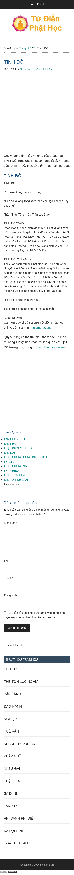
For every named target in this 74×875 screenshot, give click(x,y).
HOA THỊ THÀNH (17, 843)
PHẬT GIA (12, 781)
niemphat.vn (41, 327)
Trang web (10, 595)
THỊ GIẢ (9, 461)
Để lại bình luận (43, 69)
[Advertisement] (37, 115)
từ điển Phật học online (49, 347)
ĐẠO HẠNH (13, 706)
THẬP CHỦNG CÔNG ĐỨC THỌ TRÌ (27, 457)
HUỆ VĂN (11, 731)
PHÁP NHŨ (12, 756)
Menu (39, 4)
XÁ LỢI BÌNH (14, 831)
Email (8, 578)
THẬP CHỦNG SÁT (16, 466)
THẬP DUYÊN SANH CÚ (19, 448)
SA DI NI (10, 793)
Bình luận (10, 522)
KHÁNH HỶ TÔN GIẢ (20, 744)
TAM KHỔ (10, 443)
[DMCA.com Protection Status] (8, 872)
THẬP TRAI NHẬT (15, 475)
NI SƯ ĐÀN (13, 769)
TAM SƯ (10, 806)
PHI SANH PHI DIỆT (19, 818)
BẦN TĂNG (12, 694)
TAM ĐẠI (9, 452)
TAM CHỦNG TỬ (14, 439)
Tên (7, 561)
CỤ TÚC (10, 669)
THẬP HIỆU (11, 470)
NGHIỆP (10, 719)
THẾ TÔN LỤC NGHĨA (21, 681)
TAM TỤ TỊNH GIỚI (16, 479)
